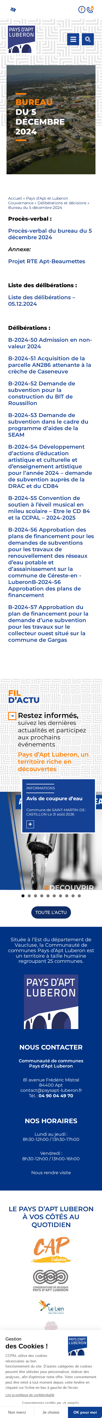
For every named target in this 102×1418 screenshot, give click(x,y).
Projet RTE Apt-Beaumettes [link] (46, 261)
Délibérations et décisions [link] (62, 202)
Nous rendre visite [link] (51, 1172)
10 (79, 895)
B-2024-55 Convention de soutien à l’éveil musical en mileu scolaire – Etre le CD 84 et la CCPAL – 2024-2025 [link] (49, 508)
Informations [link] (40, 788)
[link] (14, 9)
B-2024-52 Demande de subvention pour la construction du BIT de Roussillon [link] (41, 393)
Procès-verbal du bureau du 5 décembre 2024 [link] (50, 234)
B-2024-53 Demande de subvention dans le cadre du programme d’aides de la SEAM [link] (48, 425)
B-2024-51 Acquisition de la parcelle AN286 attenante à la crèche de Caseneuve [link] (49, 365)
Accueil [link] (15, 198)
